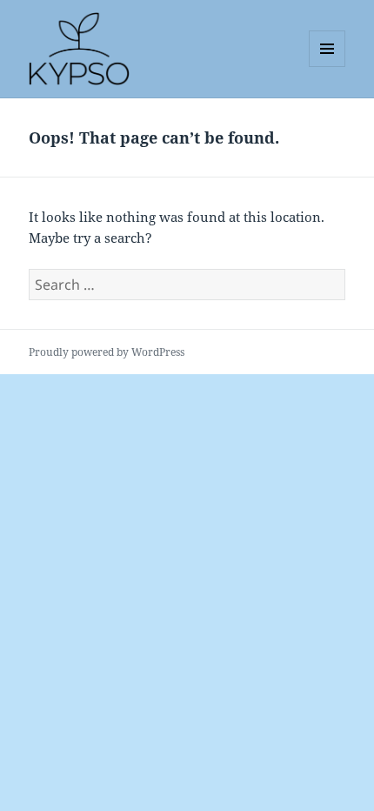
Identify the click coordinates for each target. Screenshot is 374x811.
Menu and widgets (327, 66)
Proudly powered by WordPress (106, 352)
